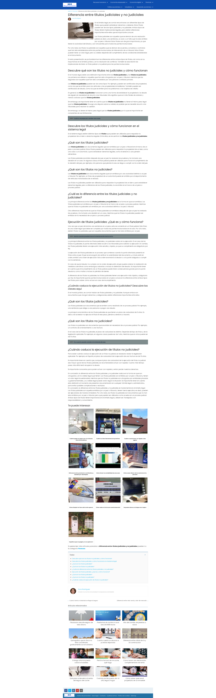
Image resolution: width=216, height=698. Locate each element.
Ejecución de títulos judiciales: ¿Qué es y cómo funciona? (91, 572)
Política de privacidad (83, 696)
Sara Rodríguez (76, 18)
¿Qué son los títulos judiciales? (82, 564)
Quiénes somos (112, 696)
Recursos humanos (99, 2)
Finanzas (148, 2)
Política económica (114, 7)
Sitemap (133, 696)
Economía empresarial (118, 2)
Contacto (103, 696)
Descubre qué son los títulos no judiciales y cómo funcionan (92, 559)
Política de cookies (124, 696)
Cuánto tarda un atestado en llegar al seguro (83, 600)
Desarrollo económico (144, 7)
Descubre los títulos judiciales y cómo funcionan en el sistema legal (94, 561)
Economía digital (135, 2)
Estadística (128, 7)
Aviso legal (95, 696)
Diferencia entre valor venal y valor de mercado (132, 600)
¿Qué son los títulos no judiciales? (83, 567)
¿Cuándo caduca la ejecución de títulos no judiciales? (90, 580)
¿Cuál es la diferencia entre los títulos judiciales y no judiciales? (92, 569)
